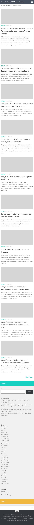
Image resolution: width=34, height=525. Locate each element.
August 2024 (4, 468)
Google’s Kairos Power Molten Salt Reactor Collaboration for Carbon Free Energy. (15, 324)
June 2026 (3, 429)
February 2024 (4, 479)
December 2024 (5, 461)
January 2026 (4, 436)
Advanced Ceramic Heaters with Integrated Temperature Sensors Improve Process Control (17, 31)
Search (3, 389)
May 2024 (3, 474)
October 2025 (4, 442)
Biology (3, 26)
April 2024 (3, 476)
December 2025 (5, 438)
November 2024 (5, 462)
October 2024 (4, 464)
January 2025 (4, 459)
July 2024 (3, 470)
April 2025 (3, 453)
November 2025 (5, 440)
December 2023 (5, 481)
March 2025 (4, 455)
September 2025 (5, 444)
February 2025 (4, 457)
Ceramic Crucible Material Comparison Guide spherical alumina (16, 404)
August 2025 (4, 446)
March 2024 (4, 478)
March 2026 (4, 432)
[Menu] (32, 2)
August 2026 (4, 427)
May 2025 (3, 451)
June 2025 (3, 449)
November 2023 (5, 483)
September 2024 (5, 466)
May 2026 (3, 430)
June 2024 (3, 472)
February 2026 (4, 434)
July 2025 (3, 447)
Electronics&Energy (6, 495)
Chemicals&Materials (6, 493)
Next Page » (29, 377)
